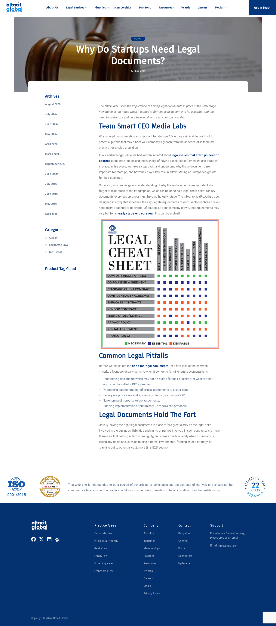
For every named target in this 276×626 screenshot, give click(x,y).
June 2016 (51, 193)
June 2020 (51, 173)
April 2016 (51, 213)
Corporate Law (58, 245)
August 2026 (52, 104)
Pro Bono (149, 555)
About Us (149, 533)
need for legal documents (150, 366)
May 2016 (51, 203)
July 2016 (51, 183)
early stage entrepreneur (136, 213)
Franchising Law (103, 570)
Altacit (138, 38)
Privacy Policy (152, 593)
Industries (149, 540)
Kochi (181, 548)
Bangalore (184, 533)
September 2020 (55, 163)
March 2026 (52, 153)
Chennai (183, 540)
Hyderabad (184, 563)
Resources (150, 563)
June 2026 (51, 124)
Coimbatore (185, 555)
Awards (148, 570)
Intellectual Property (106, 540)
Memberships (152, 548)
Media (147, 585)
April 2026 (51, 144)
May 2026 (51, 134)
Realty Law (100, 548)
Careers (148, 578)
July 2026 (51, 114)
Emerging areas (103, 563)
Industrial (55, 252)
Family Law (101, 555)
